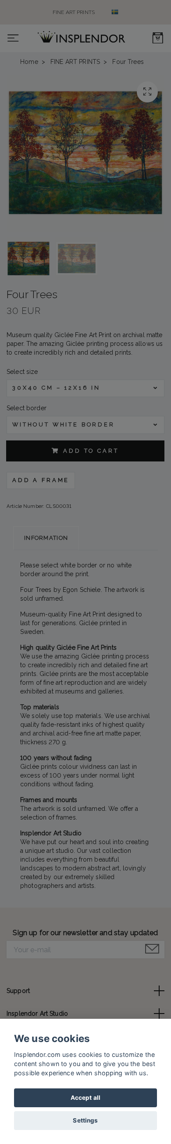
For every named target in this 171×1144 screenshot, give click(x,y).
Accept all (85, 1097)
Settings (85, 1120)
